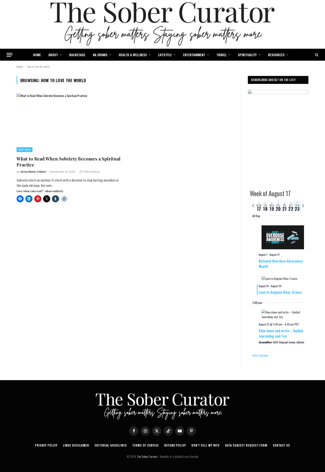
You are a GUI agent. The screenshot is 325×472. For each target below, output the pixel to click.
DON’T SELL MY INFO (205, 445)
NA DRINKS (100, 54)
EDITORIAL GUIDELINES (111, 445)
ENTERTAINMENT (194, 54)
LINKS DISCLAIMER (76, 445)
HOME (37, 54)
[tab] (259, 205)
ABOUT (53, 54)
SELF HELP (24, 149)
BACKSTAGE (77, 54)
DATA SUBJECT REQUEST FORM (246, 445)
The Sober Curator (147, 456)
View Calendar (260, 355)
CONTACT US (281, 445)
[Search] (316, 55)
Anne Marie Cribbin (33, 172)
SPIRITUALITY (247, 54)
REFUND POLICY (175, 445)
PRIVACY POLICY (46, 445)
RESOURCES (276, 54)
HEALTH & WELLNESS (133, 54)
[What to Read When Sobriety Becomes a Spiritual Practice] (69, 122)
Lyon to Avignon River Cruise (280, 292)
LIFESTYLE (165, 54)
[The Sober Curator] (162, 24)
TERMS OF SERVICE (145, 445)
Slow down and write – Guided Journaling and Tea (281, 333)
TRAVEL (221, 54)
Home (20, 66)
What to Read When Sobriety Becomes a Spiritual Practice (68, 162)
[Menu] (9, 55)
